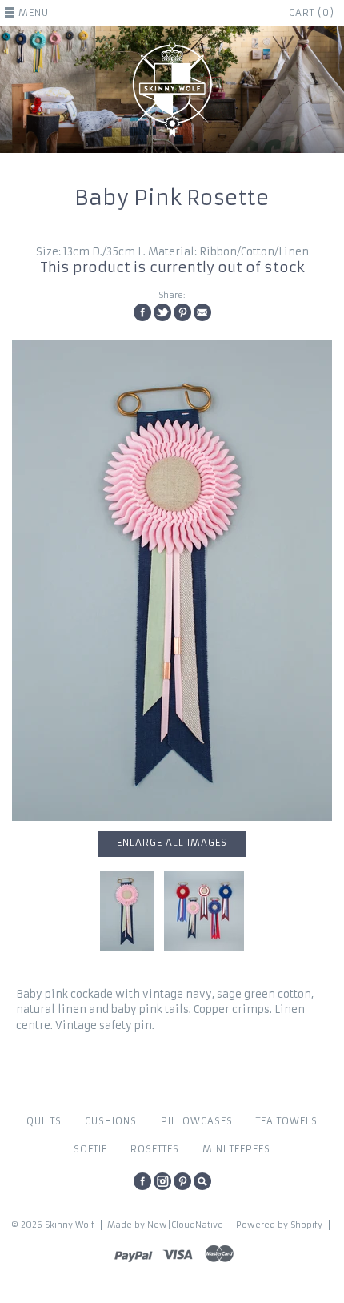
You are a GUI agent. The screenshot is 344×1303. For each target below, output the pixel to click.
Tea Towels (287, 1121)
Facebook (142, 1181)
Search (202, 1181)
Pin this (182, 312)
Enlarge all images (172, 842)
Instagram (162, 1181)
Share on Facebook (142, 312)
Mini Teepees (236, 1149)
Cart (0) (311, 12)
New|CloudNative (185, 1225)
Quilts (44, 1121)
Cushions (111, 1121)
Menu (33, 12)
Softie (90, 1149)
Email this (202, 312)
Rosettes (154, 1149)
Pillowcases (197, 1121)
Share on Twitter (162, 312)
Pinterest (182, 1181)
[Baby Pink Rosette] (172, 580)
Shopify (306, 1225)
